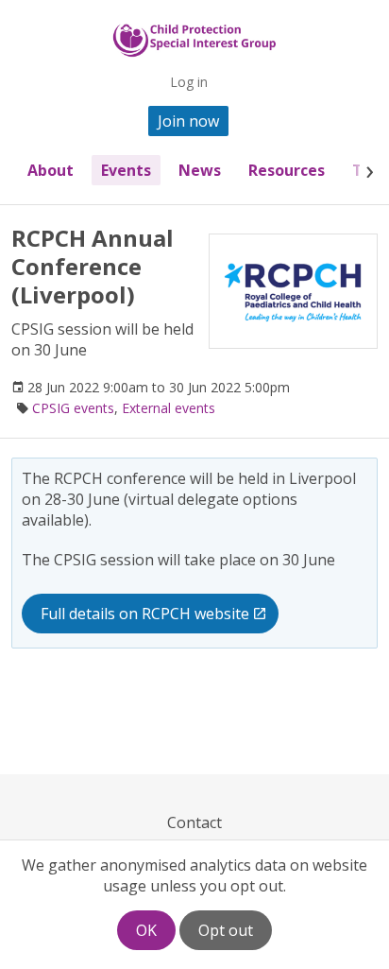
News (199, 170)
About (50, 170)
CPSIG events (73, 408)
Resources (286, 170)
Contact (194, 822)
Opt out (225, 930)
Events (126, 170)
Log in (189, 82)
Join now (188, 121)
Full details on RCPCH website (145, 613)
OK (146, 930)
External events (168, 408)
